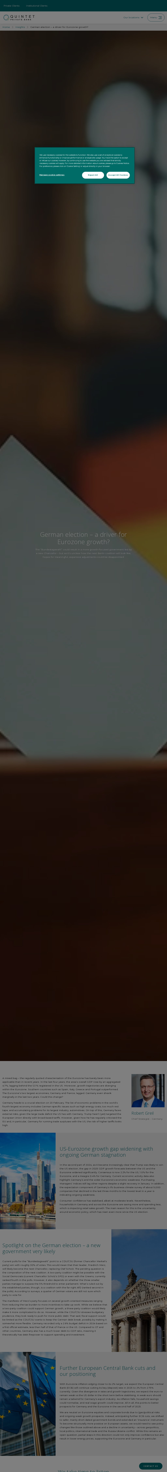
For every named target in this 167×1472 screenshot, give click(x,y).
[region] (85, 165)
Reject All (93, 175)
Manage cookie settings (52, 175)
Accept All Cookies (118, 175)
